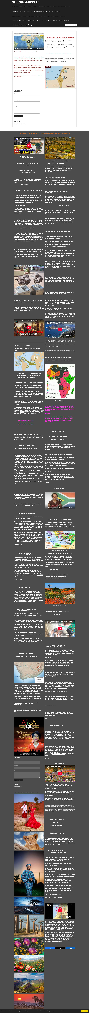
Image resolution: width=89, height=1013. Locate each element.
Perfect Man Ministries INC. (25, 2)
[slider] (22, 48)
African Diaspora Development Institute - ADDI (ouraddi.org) (26, 704)
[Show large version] (29, 280)
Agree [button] (84, 1011)
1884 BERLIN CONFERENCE (57, 826)
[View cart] (31, 25)
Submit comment (18, 116)
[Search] (28, 25)
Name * (15, 93)
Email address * (17, 99)
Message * (16, 106)
